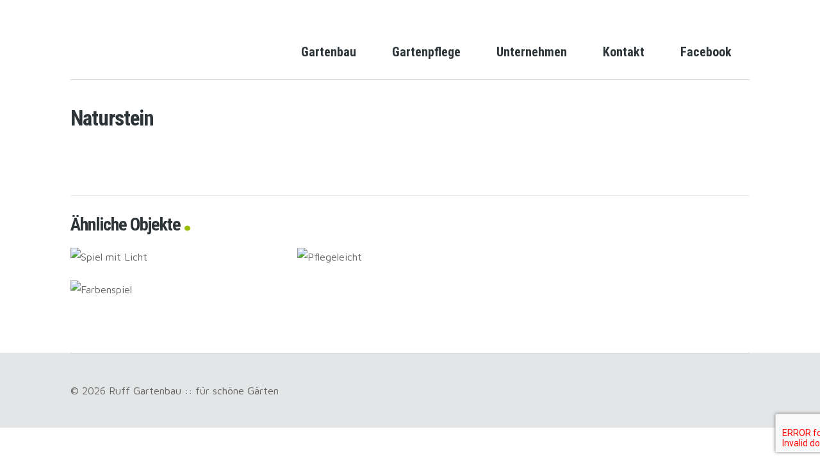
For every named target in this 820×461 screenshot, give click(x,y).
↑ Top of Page (771, 415)
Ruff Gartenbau (121, 41)
